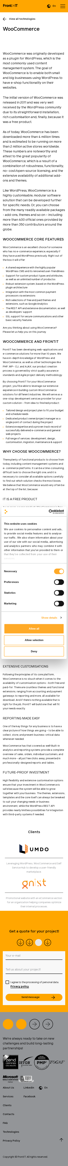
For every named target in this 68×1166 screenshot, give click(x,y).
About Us (8, 1088)
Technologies (11, 1132)
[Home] (10, 6)
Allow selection (34, 640)
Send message (30, 997)
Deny (34, 651)
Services (8, 1096)
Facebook (29, 1096)
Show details (49, 617)
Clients (7, 1105)
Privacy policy (19, 986)
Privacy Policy (11, 1141)
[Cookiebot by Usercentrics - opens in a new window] (49, 511)
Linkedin (29, 1088)
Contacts (8, 1114)
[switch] (59, 582)
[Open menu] (62, 6)
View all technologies (22, 19)
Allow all (34, 628)
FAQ (5, 1123)
